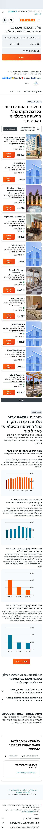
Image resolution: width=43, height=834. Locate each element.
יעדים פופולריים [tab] (11, 756)
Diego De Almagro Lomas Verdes (17, 271)
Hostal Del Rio (18, 324)
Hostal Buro (19, 163)
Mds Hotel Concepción (14, 137)
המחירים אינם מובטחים (29, 812)
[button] (2, 12)
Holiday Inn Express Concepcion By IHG (16, 189)
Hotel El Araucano (17, 375)
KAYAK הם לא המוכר (31, 819)
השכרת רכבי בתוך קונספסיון (26, 773)
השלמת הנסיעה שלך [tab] (30, 756)
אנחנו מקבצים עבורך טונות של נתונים (24, 823)
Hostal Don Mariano (16, 350)
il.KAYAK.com (33, 790)
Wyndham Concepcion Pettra (14, 217)
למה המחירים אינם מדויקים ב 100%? (24, 827)
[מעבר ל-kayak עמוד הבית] (27, 20)
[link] (21, 661)
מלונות (24, 790)
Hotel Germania (18, 245)
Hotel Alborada (18, 298)
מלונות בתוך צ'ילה (14, 790)
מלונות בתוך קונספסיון (23, 792)
